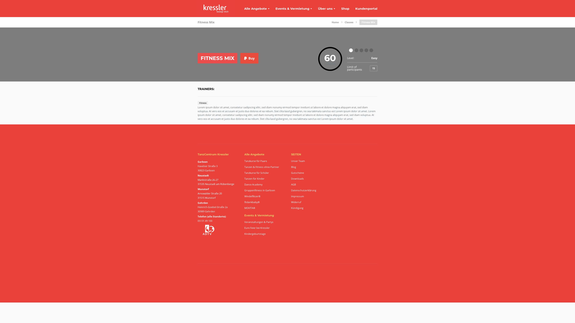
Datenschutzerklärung (303, 190)
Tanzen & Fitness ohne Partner (261, 167)
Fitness (202, 103)
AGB (293, 184)
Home (335, 22)
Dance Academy (253, 184)
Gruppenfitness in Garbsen (259, 190)
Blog (293, 167)
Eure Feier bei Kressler (257, 228)
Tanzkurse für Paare (255, 161)
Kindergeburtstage (255, 234)
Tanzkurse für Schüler (256, 173)
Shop (345, 8)
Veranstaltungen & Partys (258, 222)
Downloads (297, 178)
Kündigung (297, 208)
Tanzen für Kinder (254, 178)
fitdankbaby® (252, 202)
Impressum (297, 196)
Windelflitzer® (252, 196)
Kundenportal (366, 8)
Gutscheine (297, 173)
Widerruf (296, 202)
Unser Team (298, 161)
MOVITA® (249, 208)
